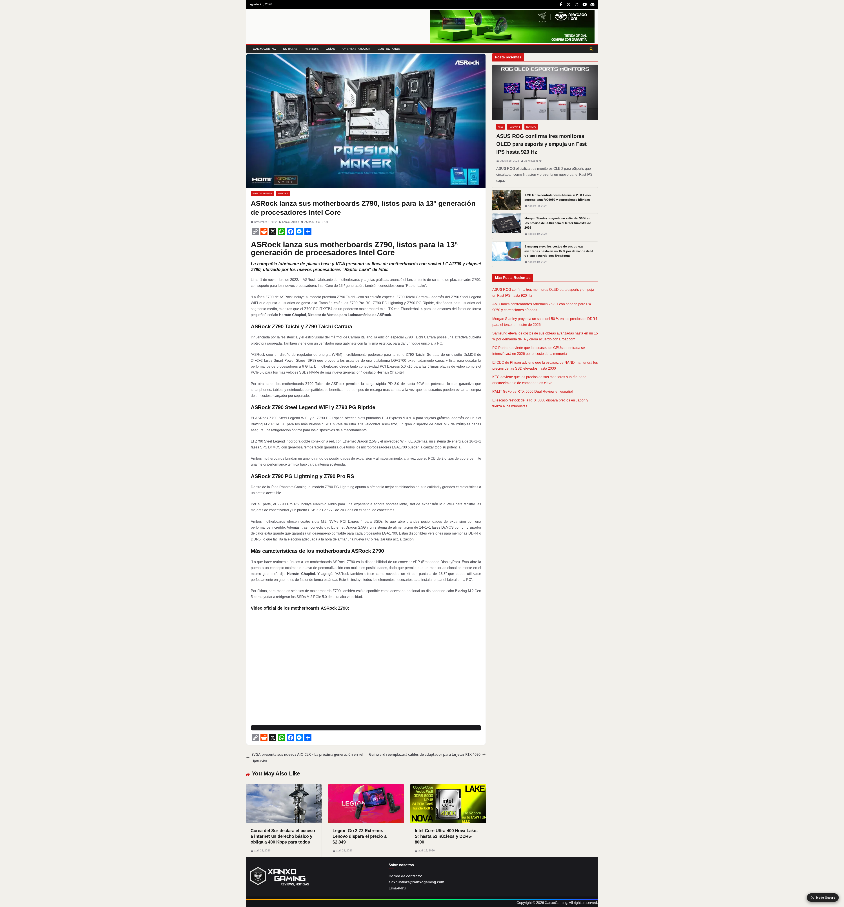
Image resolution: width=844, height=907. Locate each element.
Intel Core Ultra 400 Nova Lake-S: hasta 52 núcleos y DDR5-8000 (446, 836)
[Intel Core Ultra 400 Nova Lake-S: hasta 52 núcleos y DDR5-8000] (448, 787)
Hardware (514, 126)
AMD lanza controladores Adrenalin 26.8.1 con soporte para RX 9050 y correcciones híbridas (557, 197)
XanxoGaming (264, 49)
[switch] (823, 897)
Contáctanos (389, 49)
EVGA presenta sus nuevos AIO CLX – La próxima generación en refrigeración (307, 757)
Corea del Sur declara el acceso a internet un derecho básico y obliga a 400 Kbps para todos (283, 836)
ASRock (309, 222)
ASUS (500, 126)
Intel (317, 222)
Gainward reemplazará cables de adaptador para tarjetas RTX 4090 (424, 754)
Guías (330, 49)
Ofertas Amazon (356, 49)
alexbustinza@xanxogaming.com (416, 882)
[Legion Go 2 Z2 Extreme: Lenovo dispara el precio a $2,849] (366, 787)
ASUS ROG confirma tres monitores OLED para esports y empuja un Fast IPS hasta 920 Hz (541, 144)
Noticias (290, 49)
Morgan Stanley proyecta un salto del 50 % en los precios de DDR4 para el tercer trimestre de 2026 (557, 223)
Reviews (312, 49)
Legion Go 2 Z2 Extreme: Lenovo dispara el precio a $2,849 (359, 836)
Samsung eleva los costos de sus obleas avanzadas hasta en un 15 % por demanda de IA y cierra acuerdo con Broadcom (558, 251)
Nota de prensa (262, 193)
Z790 (325, 222)
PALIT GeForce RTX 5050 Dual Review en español (532, 391)
